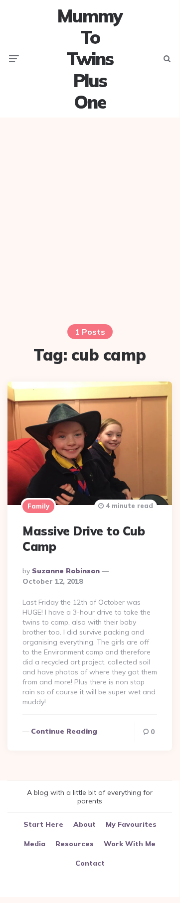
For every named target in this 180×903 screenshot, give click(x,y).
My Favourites (131, 824)
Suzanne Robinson (66, 571)
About (84, 824)
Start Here (43, 824)
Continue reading (64, 731)
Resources (74, 843)
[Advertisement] (90, 214)
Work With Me (130, 843)
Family (38, 506)
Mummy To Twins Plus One (89, 59)
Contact (90, 863)
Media (34, 843)
